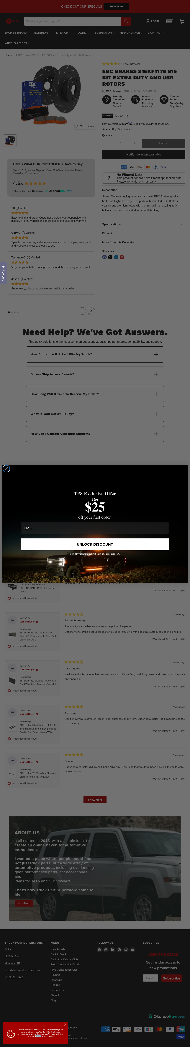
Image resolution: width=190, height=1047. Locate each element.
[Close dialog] (6, 468)
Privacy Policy (48, 1036)
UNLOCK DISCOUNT (95, 544)
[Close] (65, 1024)
